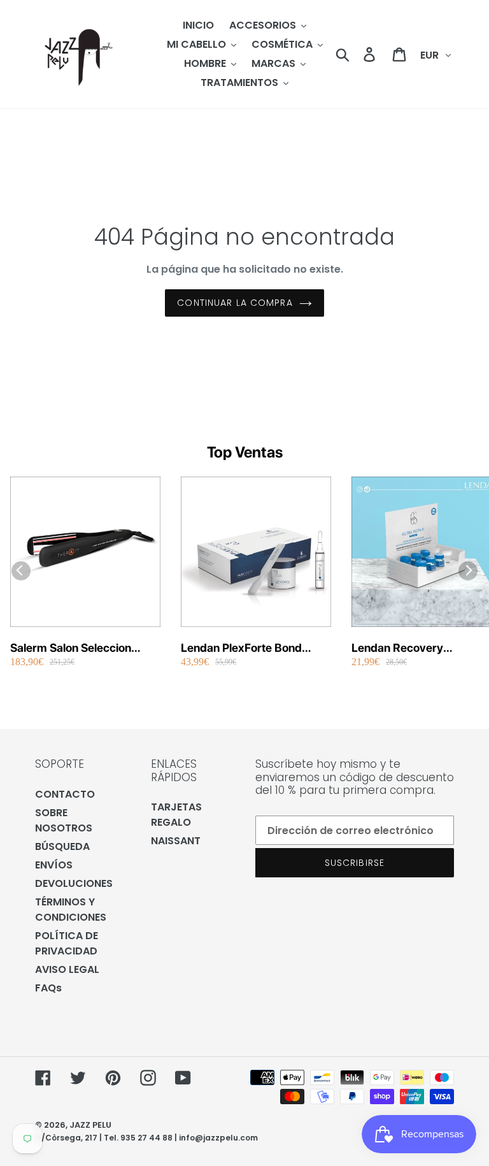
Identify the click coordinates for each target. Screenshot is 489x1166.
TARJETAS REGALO (176, 815)
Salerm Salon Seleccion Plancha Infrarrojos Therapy (83, 648)
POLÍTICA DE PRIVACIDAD (66, 943)
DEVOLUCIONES (74, 883)
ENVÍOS (54, 865)
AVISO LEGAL (67, 969)
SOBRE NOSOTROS (63, 820)
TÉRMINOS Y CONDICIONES (70, 910)
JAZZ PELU (90, 1125)
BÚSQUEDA (62, 846)
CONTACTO (65, 794)
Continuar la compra (234, 302)
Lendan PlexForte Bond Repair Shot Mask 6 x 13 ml (252, 648)
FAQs (48, 988)
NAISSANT (176, 840)
